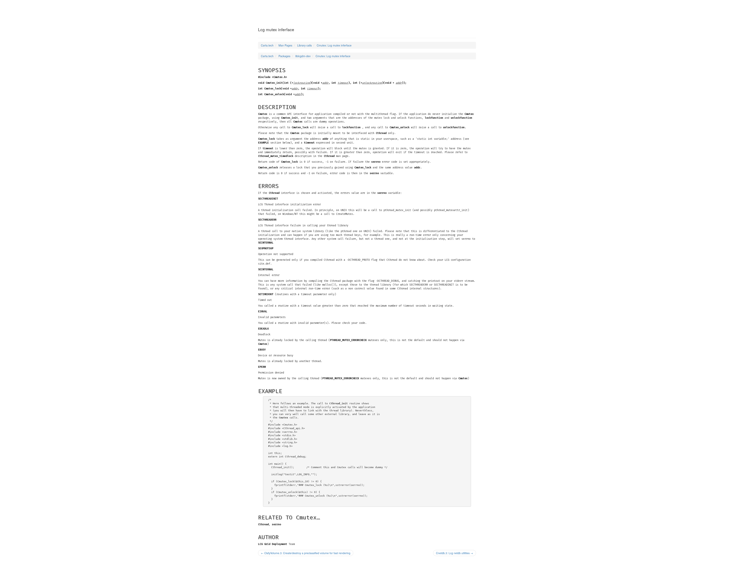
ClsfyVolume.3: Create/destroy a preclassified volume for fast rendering (305, 553)
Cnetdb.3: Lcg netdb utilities (454, 553)
